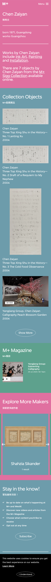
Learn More (8, 566)
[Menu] (47, 3)
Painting (35, 56)
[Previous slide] (3, 444)
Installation (19, 60)
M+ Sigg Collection (24, 74)
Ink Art (21, 56)
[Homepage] (5, 4)
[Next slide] (47, 444)
